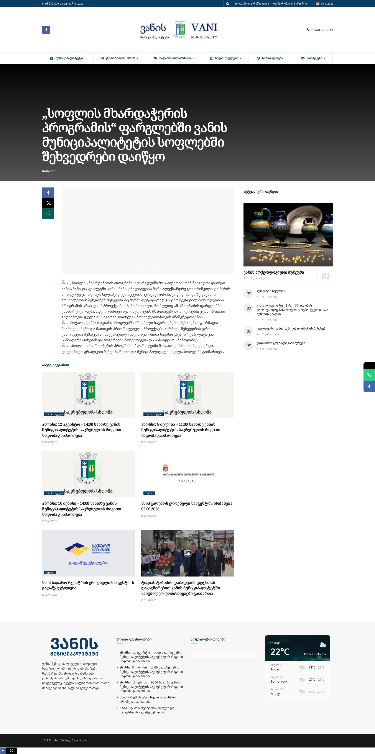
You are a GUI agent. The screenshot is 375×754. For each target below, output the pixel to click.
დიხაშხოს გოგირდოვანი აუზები (281, 343)
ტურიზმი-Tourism (120, 58)
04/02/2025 (49, 171)
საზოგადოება (272, 58)
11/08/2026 (50, 442)
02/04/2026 (149, 600)
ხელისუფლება (226, 58)
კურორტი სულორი (271, 291)
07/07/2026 (149, 442)
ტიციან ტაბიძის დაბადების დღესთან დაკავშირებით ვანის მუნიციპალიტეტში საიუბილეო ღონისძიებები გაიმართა (180, 588)
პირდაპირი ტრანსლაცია (252, 3)
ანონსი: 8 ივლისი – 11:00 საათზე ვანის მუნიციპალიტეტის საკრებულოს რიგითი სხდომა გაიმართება (180, 430)
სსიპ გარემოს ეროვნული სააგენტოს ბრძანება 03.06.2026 (148, 699)
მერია (149, 493)
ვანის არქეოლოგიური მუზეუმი (273, 272)
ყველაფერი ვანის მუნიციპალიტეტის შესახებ (291, 328)
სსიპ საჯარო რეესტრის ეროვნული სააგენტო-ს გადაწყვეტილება (147, 710)
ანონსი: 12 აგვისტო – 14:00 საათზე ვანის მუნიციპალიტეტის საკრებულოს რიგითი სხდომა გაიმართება (81, 430)
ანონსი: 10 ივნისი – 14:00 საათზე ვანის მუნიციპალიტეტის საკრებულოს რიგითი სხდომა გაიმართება (81, 509)
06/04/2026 (50, 594)
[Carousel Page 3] (147, 269)
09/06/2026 (50, 521)
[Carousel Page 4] (152, 269)
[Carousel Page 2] (143, 269)
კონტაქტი (314, 58)
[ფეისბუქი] (369, 386)
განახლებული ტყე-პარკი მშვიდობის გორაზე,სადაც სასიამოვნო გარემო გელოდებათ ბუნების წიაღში (292, 309)
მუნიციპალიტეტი (69, 58)
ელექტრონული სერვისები (290, 3)
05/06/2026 (149, 515)
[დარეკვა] (369, 375)
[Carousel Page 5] (157, 269)
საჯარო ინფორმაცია (175, 58)
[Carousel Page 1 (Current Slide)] (138, 269)
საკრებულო (54, 414)
